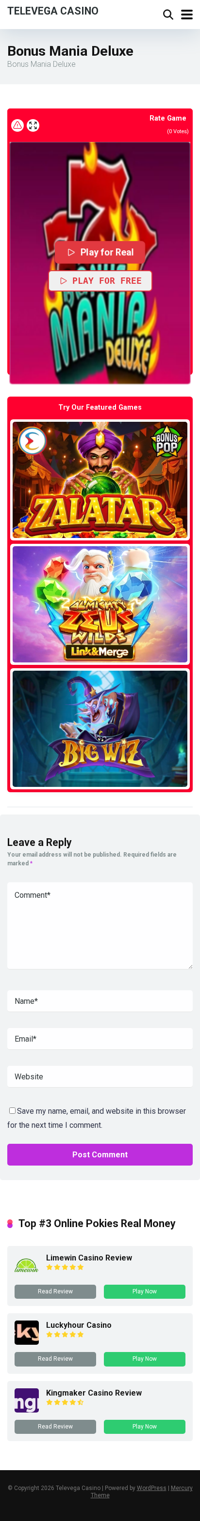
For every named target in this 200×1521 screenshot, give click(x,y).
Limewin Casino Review (89, 1257)
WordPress (152, 1488)
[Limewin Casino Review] (27, 1274)
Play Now (145, 1291)
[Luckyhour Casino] (27, 1342)
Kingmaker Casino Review (94, 1393)
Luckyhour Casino (79, 1325)
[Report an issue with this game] (17, 125)
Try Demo (100, 479)
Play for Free (107, 281)
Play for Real (107, 252)
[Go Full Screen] (33, 125)
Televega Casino (53, 10)
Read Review (55, 1291)
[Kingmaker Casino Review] (27, 1409)
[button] (100, 263)
